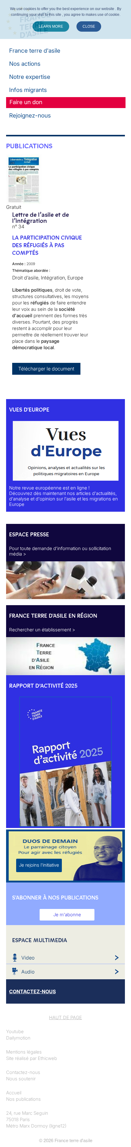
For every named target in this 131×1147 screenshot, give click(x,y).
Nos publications (23, 1099)
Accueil (13, 1093)
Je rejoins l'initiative (39, 865)
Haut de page (65, 1017)
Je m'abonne (67, 914)
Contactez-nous (23, 1072)
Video (27, 958)
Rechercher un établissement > (42, 630)
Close (89, 26)
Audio (27, 972)
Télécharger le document (46, 369)
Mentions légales (24, 1052)
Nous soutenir (21, 1079)
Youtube (15, 1031)
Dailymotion (18, 1038)
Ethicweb (47, 1058)
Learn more (51, 26)
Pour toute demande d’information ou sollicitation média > (60, 551)
